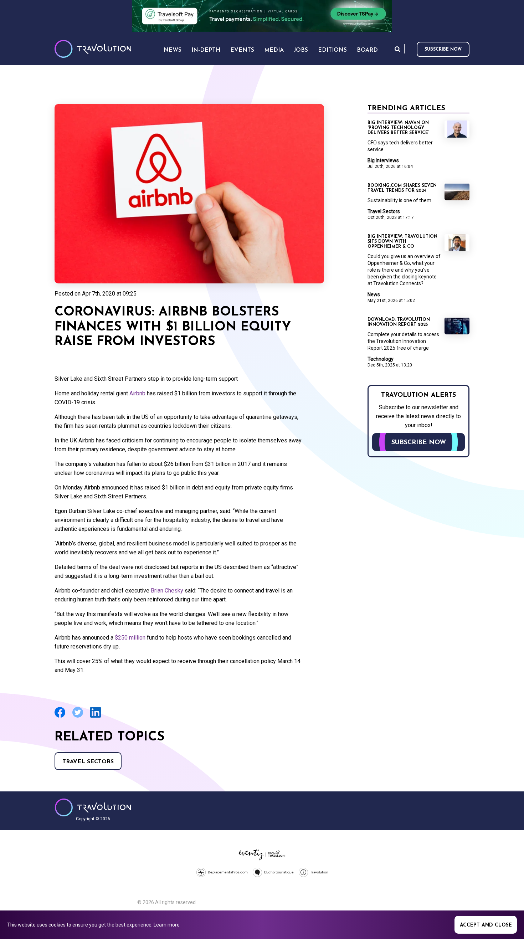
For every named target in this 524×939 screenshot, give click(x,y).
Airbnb (138, 393)
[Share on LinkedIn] (95, 717)
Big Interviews (383, 160)
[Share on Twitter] (77, 717)
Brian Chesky (168, 590)
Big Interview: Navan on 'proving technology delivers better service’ (398, 128)
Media (274, 50)
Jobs (301, 50)
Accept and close (486, 925)
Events (242, 50)
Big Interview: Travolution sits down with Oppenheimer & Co (402, 242)
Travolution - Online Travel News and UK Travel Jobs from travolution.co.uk (93, 807)
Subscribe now (443, 49)
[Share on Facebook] (60, 717)
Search (397, 49)
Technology (381, 359)
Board (367, 50)
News (374, 294)
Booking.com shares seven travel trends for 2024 (402, 188)
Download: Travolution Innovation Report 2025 (399, 322)
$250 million (129, 637)
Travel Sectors (88, 762)
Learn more (167, 925)
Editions (332, 50)
